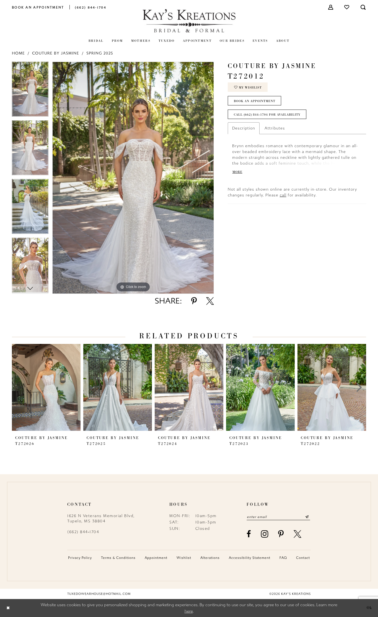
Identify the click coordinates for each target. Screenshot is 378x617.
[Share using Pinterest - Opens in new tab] (194, 301)
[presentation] (46, 387)
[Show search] (363, 7)
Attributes (275, 128)
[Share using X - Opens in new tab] (210, 301)
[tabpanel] (30, 91)
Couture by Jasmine (55, 53)
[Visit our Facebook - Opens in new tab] (249, 534)
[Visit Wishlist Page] (347, 7)
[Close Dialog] (8, 608)
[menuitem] (38, 7)
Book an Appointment (254, 101)
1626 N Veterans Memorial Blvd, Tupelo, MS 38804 (101, 518)
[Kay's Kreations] (189, 20)
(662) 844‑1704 (83, 532)
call (283, 195)
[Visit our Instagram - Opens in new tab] (265, 534)
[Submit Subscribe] (307, 517)
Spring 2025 (99, 53)
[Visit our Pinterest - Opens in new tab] (281, 534)
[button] (331, 7)
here (189, 611)
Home (18, 53)
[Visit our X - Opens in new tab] (298, 534)
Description (243, 128)
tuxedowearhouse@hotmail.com (99, 594)
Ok (369, 607)
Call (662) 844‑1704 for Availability (267, 114)
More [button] (237, 172)
